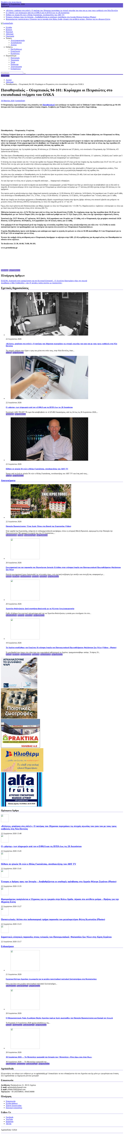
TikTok (8, 1124)
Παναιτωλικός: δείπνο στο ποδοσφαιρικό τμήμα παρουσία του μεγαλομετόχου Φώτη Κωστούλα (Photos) (53, 919)
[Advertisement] (62, 118)
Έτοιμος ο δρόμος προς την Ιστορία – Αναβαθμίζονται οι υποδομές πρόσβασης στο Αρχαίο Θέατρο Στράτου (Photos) (51, 17)
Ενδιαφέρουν (16, 69)
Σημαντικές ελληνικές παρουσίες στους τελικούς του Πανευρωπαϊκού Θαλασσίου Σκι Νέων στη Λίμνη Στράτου (56, 937)
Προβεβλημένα (30, 535)
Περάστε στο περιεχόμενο (11, 2)
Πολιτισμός (15, 58)
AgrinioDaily (20, 101)
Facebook (9, 1117)
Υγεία (13, 62)
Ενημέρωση (15, 51)
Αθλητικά (9, 34)
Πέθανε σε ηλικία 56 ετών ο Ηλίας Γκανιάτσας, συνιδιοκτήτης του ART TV (35, 15)
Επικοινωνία (10, 1101)
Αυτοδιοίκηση (16, 43)
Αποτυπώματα (16, 67)
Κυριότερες (15, 53)
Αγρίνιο (14, 45)
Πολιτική (9, 32)
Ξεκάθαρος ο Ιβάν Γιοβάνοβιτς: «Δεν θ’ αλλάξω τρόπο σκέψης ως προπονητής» (31, 283)
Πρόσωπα (14, 64)
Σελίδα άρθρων (12, 1103)
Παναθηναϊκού (49, 105)
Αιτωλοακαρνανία (18, 40)
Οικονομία (10, 36)
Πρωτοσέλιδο (45, 655)
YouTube (9, 1119)
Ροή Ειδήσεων (16, 49)
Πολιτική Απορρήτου (14, 1108)
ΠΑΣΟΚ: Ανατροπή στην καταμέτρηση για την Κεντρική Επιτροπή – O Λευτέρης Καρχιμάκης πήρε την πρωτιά (44, 281)
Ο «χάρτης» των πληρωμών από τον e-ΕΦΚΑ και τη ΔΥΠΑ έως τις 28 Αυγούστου (37, 13)
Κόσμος (9, 30)
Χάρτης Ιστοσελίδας (14, 1105)
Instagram (9, 1121)
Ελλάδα (9, 27)
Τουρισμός (15, 60)
